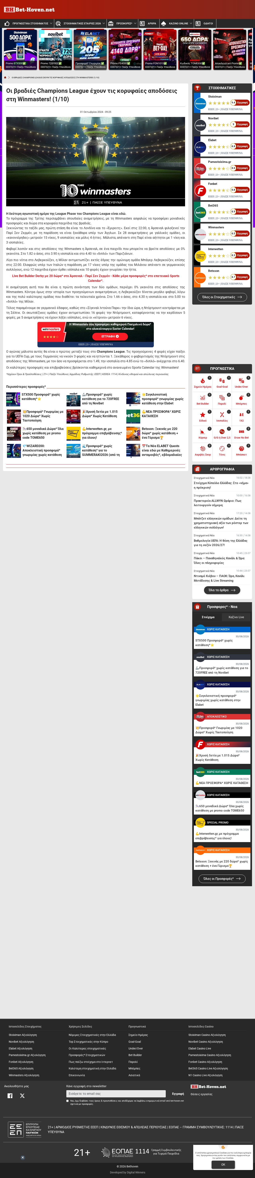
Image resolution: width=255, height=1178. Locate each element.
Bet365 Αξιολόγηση (21, 1068)
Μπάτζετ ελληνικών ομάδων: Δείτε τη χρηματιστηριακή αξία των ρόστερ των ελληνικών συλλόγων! (221, 523)
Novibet (213, 118)
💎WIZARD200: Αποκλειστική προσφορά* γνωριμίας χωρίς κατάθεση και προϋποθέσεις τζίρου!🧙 (43, 450)
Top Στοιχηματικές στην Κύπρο (88, 1041)
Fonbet (212, 184)
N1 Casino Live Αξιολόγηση (205, 1075)
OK (223, 1164)
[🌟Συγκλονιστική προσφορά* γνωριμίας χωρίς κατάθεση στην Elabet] (133, 399)
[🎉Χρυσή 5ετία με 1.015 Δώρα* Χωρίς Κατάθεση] (73, 417)
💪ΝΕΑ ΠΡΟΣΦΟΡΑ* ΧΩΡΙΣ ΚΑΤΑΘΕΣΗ (161, 414)
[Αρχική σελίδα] (5, 77)
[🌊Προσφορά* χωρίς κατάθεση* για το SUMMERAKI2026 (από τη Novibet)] (73, 451)
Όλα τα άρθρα (219, 590)
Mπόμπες (134, 1068)
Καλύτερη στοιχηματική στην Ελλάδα (92, 1068)
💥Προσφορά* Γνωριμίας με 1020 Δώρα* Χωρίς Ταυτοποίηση (43, 416)
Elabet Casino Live (199, 1048)
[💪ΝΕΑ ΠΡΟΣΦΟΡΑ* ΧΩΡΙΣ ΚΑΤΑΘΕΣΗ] (133, 417)
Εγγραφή (178, 1094)
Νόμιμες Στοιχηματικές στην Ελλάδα (92, 1035)
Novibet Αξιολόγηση (21, 1041)
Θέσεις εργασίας (202, 1094)
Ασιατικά (134, 1075)
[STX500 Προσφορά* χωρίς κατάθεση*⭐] (13, 399)
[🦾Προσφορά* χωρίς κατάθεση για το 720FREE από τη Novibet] (73, 399)
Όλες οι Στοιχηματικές (219, 297)
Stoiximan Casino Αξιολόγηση (207, 1035)
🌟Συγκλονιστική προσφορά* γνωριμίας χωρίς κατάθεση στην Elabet (162, 399)
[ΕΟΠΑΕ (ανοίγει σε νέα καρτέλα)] (141, 1152)
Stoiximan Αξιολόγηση (23, 1035)
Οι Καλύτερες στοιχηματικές (87, 1048)
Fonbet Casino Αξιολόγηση (205, 1062)
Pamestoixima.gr (219, 162)
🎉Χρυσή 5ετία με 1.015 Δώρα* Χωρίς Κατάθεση (100, 414)
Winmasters (216, 227)
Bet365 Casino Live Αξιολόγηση (208, 1068)
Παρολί (133, 1062)
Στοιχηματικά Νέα (204, 477)
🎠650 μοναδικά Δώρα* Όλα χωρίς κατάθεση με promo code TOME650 (43, 433)
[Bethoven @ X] (22, 1096)
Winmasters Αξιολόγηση (24, 1075)
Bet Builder (135, 1055)
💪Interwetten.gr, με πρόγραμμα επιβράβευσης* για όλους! (102, 433)
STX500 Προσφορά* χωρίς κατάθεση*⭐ (41, 397)
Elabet (212, 140)
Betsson (213, 271)
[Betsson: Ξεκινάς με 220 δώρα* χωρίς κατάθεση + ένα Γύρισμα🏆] (133, 434)
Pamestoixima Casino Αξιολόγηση (209, 1055)
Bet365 (213, 205)
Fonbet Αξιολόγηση (21, 1062)
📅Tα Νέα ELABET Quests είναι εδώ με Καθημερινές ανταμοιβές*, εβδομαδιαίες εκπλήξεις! (162, 450)
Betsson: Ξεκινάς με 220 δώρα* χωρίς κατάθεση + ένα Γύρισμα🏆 (160, 433)
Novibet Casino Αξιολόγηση (205, 1041)
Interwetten (215, 249)
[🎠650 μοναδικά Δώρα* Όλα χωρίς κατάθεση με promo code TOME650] (14, 434)
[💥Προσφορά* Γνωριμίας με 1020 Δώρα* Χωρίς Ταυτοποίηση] (14, 417)
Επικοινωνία (77, 1075)
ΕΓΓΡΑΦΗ (109, 336)
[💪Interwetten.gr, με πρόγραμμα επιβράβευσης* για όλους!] (73, 434)
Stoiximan (215, 96)
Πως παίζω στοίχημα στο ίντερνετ (91, 1062)
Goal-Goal (134, 1041)
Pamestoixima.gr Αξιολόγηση (27, 1055)
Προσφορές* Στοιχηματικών (87, 1055)
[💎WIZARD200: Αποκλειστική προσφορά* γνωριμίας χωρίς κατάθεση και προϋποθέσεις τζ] (14, 451)
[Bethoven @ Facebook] (10, 1096)
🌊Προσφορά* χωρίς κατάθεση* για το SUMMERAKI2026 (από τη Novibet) (101, 450)
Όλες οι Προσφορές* (219, 879)
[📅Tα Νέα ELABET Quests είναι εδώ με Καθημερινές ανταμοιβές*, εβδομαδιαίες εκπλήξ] (133, 451)
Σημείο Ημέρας (138, 1035)
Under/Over (135, 1048)
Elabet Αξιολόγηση (20, 1048)
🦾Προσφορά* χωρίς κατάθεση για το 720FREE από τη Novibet (100, 399)
